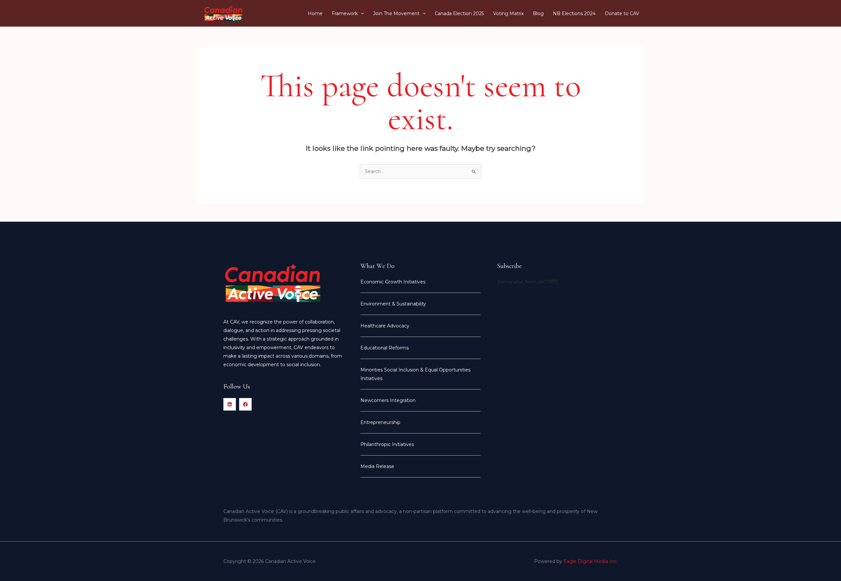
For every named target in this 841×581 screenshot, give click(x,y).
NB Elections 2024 (574, 13)
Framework (345, 13)
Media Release (377, 466)
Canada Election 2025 (459, 13)
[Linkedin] (229, 404)
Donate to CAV (622, 13)
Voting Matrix (508, 13)
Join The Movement (396, 13)
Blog (538, 13)
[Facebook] (245, 404)
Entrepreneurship (380, 422)
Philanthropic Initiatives (387, 444)
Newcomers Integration (388, 400)
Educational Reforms (384, 348)
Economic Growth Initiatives (392, 282)
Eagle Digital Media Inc (590, 561)
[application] (361, 13)
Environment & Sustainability (393, 304)
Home (315, 13)
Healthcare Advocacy (384, 326)
